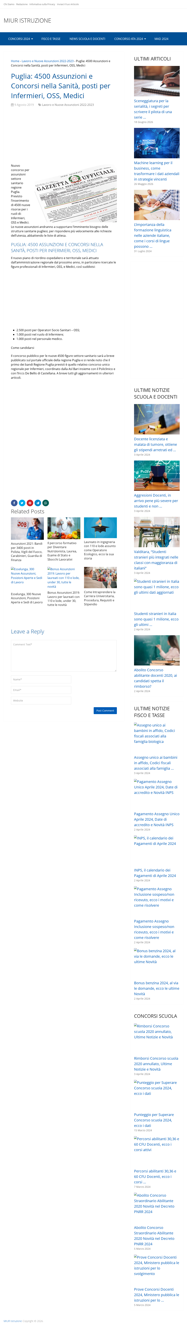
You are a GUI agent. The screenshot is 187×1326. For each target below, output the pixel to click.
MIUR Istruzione (27, 20)
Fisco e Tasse (50, 39)
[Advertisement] (64, 136)
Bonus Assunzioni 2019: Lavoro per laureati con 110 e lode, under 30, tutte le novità (63, 599)
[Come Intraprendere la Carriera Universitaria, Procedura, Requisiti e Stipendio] (100, 577)
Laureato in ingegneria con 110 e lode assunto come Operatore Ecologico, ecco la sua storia (100, 550)
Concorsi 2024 (19, 39)
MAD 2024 (161, 39)
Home (15, 61)
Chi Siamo (9, 4)
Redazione (22, 4)
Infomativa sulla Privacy (42, 4)
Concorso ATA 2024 (128, 39)
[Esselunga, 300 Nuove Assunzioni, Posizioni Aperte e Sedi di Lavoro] (27, 578)
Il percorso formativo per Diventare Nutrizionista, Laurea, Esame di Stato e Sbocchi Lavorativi (62, 551)
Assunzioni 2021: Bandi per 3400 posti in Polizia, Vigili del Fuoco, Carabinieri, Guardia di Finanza (26, 552)
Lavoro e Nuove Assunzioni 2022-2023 (48, 61)
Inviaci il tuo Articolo (68, 4)
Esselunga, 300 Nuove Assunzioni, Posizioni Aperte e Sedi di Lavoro (27, 598)
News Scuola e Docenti (87, 39)
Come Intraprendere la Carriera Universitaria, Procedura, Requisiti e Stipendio (99, 598)
